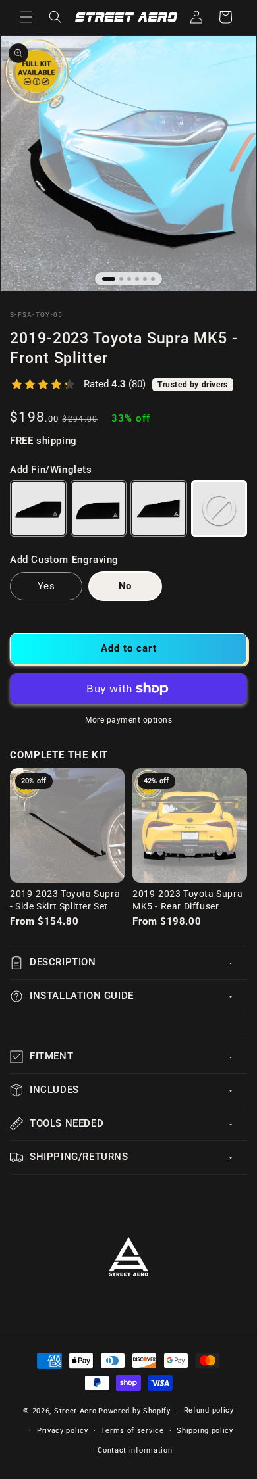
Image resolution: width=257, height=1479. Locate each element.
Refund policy (209, 1410)
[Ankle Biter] (38, 508)
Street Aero (75, 1411)
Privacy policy (62, 1430)
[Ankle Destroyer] (158, 508)
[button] (26, 17)
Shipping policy (205, 1430)
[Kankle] (99, 508)
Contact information (135, 1450)
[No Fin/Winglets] (219, 508)
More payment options (128, 720)
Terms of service (132, 1430)
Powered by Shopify (134, 1411)
